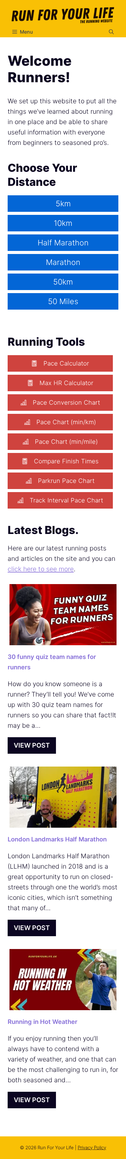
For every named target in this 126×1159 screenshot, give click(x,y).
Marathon (63, 262)
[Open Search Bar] (111, 31)
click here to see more (41, 569)
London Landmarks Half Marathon (57, 839)
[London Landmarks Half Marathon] (63, 822)
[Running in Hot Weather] (63, 1005)
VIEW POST (32, 745)
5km (63, 203)
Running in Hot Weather (42, 1021)
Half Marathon (63, 242)
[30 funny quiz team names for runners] (63, 640)
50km (63, 281)
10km (63, 223)
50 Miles (63, 301)
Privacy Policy (92, 1147)
